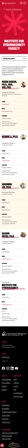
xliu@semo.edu (6, 209)
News (15, 379)
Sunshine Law (6, 422)
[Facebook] (3, 368)
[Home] (9, 3)
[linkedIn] (12, 368)
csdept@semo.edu (7, 304)
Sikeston (4, 389)
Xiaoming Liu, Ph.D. (7, 186)
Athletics (16, 383)
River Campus (6, 383)
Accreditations (18, 393)
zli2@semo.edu (6, 160)
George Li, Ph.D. (10, 136)
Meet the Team (6, 438)
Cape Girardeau (6, 379)
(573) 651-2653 (5, 153)
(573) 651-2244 (5, 297)
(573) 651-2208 (5, 202)
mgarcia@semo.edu (7, 111)
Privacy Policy (6, 415)
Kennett (4, 386)
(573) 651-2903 (5, 104)
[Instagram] (7, 368)
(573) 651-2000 (5, 357)
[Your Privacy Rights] (2, 445)
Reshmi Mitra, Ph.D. (8, 235)
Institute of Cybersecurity (13, 9)
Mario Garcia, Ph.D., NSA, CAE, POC (9, 84)
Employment (5, 405)
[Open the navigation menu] (24, 3)
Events (16, 386)
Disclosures (5, 418)
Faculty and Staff (7, 436)
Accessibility (5, 408)
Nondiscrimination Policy (9, 412)
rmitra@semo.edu (6, 259)
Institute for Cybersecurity (10, 286)
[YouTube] (16, 368)
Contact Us (5, 361)
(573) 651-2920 (5, 252)
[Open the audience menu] (21, 3)
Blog (15, 389)
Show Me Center (18, 396)
